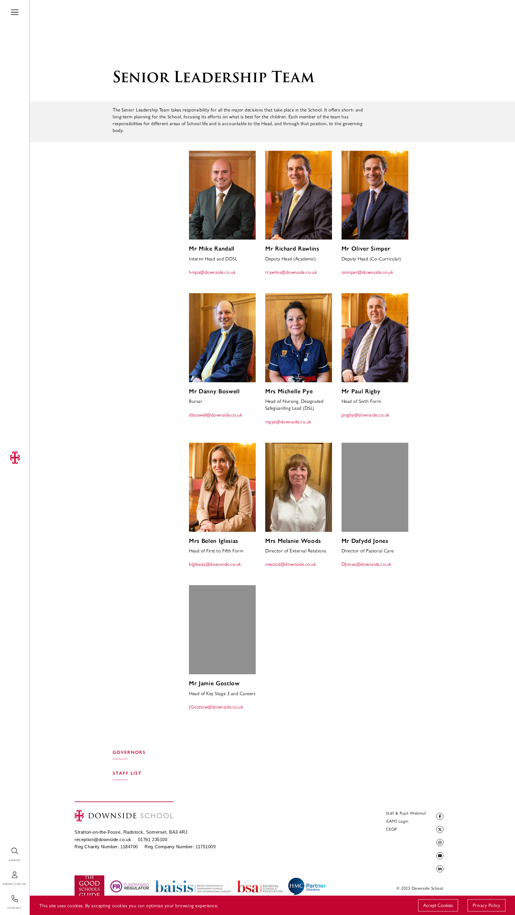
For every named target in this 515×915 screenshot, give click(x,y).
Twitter (439, 829)
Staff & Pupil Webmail (406, 813)
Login (5, 871)
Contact (8, 895)
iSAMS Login (397, 821)
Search (6, 847)
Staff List (127, 773)
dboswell (215, 414)
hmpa (212, 271)
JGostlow (216, 706)
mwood (290, 563)
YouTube (439, 855)
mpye (288, 421)
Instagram (439, 842)
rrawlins (291, 271)
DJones (367, 563)
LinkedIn (439, 868)
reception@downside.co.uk (103, 839)
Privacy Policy (486, 905)
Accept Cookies (438, 905)
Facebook (439, 816)
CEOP (391, 829)
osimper (367, 271)
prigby (366, 414)
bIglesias (215, 563)
